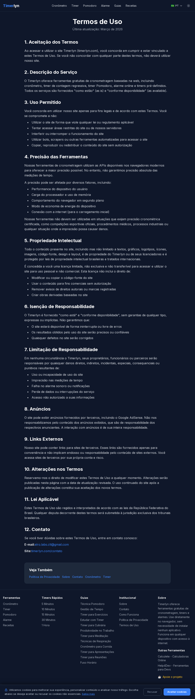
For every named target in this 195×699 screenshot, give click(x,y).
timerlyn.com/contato (46, 551)
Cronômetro (59, 5)
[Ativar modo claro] (188, 5)
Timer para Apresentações (97, 651)
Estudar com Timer (92, 619)
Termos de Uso (129, 625)
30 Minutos (48, 619)
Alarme (105, 5)
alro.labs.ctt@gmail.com (52, 544)
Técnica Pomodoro (92, 603)
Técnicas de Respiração (95, 641)
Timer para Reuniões (93, 657)
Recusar (152, 691)
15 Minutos (48, 614)
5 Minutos (48, 603)
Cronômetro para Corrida (96, 646)
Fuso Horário (88, 662)
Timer (11, 5)
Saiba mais (88, 693)
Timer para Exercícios (94, 614)
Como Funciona (129, 614)
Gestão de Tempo (91, 609)
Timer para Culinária (92, 625)
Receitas (131, 5)
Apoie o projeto (170, 676)
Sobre (66, 576)
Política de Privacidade (44, 576)
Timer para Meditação (94, 635)
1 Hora (46, 625)
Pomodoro (90, 5)
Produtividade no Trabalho (97, 630)
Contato (77, 576)
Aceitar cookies (177, 691)
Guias (117, 5)
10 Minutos (48, 609)
